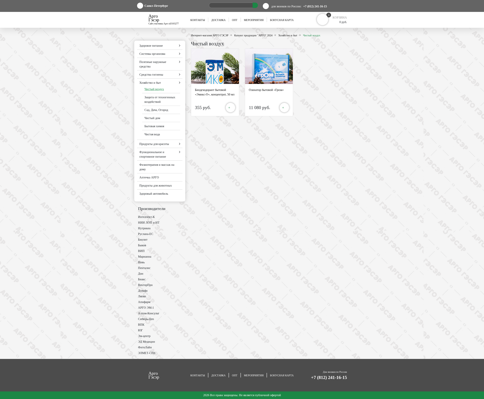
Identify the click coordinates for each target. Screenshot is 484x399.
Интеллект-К (146, 216)
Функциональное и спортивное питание (152, 154)
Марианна (144, 256)
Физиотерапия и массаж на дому (156, 167)
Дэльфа (142, 290)
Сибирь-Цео (146, 319)
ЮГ (140, 330)
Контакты (197, 20)
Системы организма (152, 53)
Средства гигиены (151, 74)
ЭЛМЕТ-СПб (146, 353)
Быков (142, 245)
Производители (151, 208)
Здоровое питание (151, 45)
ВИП (141, 251)
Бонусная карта (282, 20)
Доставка (218, 20)
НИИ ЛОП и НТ (149, 222)
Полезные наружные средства (152, 64)
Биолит (142, 239)
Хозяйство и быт (150, 82)
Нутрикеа (144, 228)
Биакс (142, 279)
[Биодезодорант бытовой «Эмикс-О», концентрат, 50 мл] (215, 66)
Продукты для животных (155, 185)
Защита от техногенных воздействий (159, 99)
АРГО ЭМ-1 (146, 307)
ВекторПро (145, 285)
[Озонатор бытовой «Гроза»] (269, 66)
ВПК (141, 324)
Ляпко (142, 296)
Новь (141, 262)
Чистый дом (152, 118)
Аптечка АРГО (149, 177)
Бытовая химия (154, 126)
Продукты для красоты (154, 144)
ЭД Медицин (146, 341)
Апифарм (144, 302)
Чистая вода (152, 134)
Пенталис (144, 268)
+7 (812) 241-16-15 (315, 6)
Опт (234, 20)
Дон (140, 273)
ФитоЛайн (145, 347)
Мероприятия (254, 20)
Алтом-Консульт (148, 313)
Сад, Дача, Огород (156, 110)
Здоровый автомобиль (153, 193)
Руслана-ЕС (145, 234)
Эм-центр (144, 336)
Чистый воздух (154, 89)
